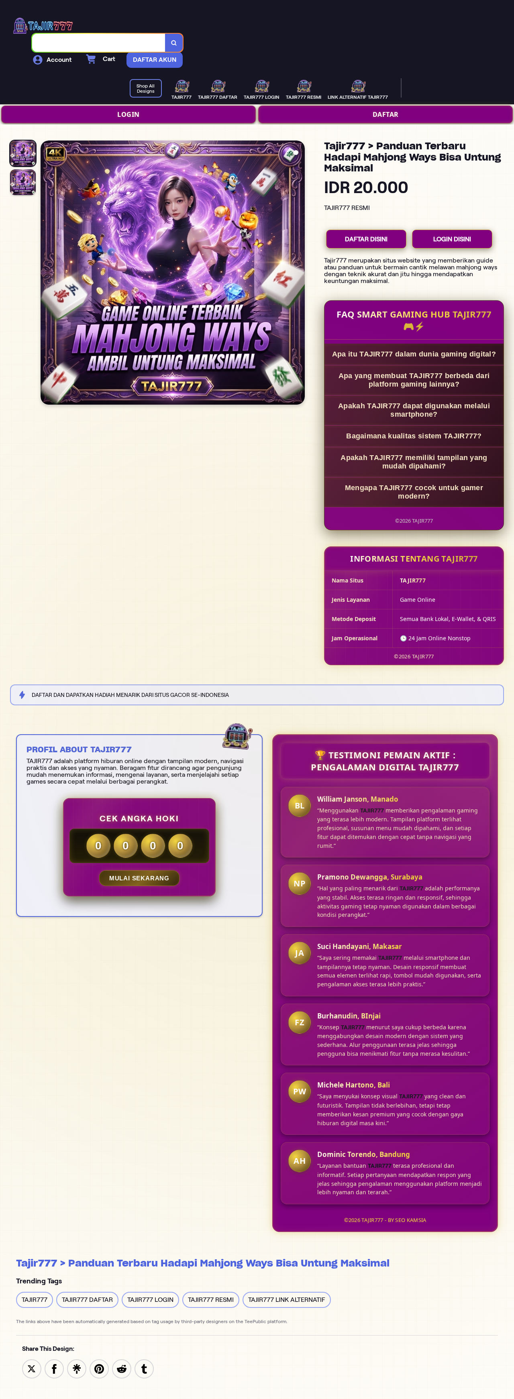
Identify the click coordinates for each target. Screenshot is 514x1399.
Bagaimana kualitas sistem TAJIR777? (414, 436)
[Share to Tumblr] (144, 1368)
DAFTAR (386, 114)
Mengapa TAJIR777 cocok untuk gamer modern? (414, 492)
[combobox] (98, 43)
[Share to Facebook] (54, 1368)
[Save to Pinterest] (99, 1368)
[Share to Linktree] (76, 1368)
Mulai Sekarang (139, 878)
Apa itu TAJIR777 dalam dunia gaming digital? (414, 354)
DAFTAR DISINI (366, 239)
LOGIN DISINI (452, 239)
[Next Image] (298, 274)
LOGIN (128, 114)
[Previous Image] (47, 274)
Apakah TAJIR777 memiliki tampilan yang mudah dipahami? (414, 462)
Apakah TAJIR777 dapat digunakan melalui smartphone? (414, 410)
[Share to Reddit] (121, 1368)
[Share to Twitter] (31, 1368)
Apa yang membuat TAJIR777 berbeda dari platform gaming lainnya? (414, 380)
